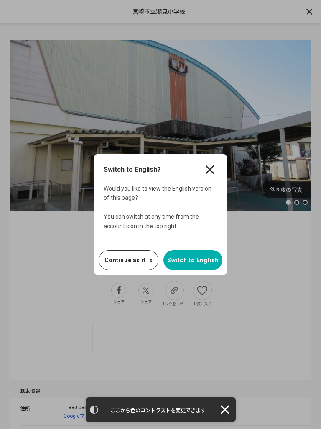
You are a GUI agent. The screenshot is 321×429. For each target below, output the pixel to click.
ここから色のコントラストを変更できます (158, 410)
